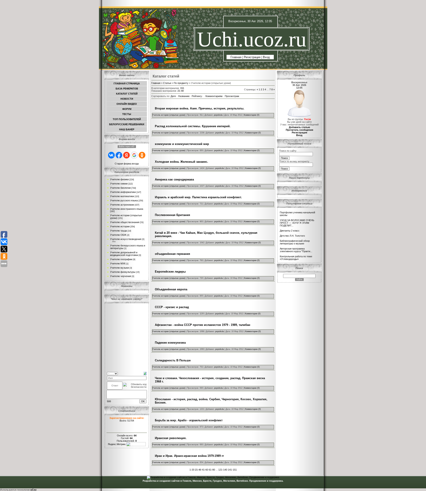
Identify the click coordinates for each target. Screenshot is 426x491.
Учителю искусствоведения (125, 239)
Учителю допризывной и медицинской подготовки (124, 253)
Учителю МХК (117, 263)
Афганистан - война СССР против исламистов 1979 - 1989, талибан (202, 325)
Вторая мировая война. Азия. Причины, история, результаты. (199, 108)
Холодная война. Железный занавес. (181, 161)
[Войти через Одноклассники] (142, 155)
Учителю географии (121, 259)
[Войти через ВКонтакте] (111, 155)
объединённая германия (172, 253)
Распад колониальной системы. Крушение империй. (193, 126)
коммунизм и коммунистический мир (182, 144)
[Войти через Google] (134, 155)
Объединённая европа (171, 289)
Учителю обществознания (124, 222)
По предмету (181, 83)
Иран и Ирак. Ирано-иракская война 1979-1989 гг (189, 455)
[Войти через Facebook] (119, 155)
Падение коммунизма (170, 342)
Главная (236, 57)
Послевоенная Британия (172, 215)
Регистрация (252, 57)
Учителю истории (120, 226)
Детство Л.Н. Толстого (292, 235)
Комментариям (214, 96)
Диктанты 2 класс (290, 230)
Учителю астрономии (122, 204)
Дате (173, 96)
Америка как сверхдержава (174, 179)
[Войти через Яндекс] (126, 155)
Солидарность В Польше (173, 360)
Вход (266, 57)
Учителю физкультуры (122, 272)
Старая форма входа (127, 163)
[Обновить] (145, 373)
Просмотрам (232, 96)
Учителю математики (122, 196)
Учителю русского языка (124, 200)
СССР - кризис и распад (172, 307)
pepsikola (218, 115)
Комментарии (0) (251, 115)
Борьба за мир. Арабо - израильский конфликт (189, 420)
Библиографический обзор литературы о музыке (295, 242)
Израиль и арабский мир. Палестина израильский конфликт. (198, 197)
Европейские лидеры (170, 271)
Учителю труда (118, 230)
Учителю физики (119, 179)
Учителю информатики (123, 192)
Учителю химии (119, 183)
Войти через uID (126, 146)
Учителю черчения (120, 276)
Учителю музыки (119, 267)
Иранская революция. (171, 438)
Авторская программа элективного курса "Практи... (296, 250)
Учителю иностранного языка (126, 209)
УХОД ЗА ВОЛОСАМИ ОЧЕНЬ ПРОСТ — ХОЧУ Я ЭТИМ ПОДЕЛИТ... (297, 223)
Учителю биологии (120, 187)
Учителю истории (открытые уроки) (168, 115)
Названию (183, 96)
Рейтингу (197, 96)
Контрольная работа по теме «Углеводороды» (296, 257)
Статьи (167, 83)
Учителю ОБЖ (118, 235)
